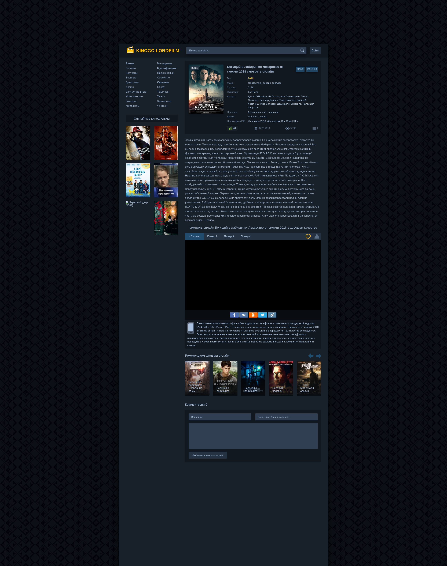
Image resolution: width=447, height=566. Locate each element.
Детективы (132, 82)
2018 (251, 78)
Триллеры (163, 91)
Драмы (130, 86)
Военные (131, 77)
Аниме (130, 63)
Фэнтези (162, 105)
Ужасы (161, 96)
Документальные (136, 91)
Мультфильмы (167, 68)
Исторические (134, 96)
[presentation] (310, 354)
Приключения (165, 72)
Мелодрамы (164, 63)
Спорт (160, 86)
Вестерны (132, 72)
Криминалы (133, 105)
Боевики (131, 68)
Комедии (131, 101)
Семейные (163, 77)
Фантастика (164, 101)
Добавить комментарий (208, 455)
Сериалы (163, 82)
